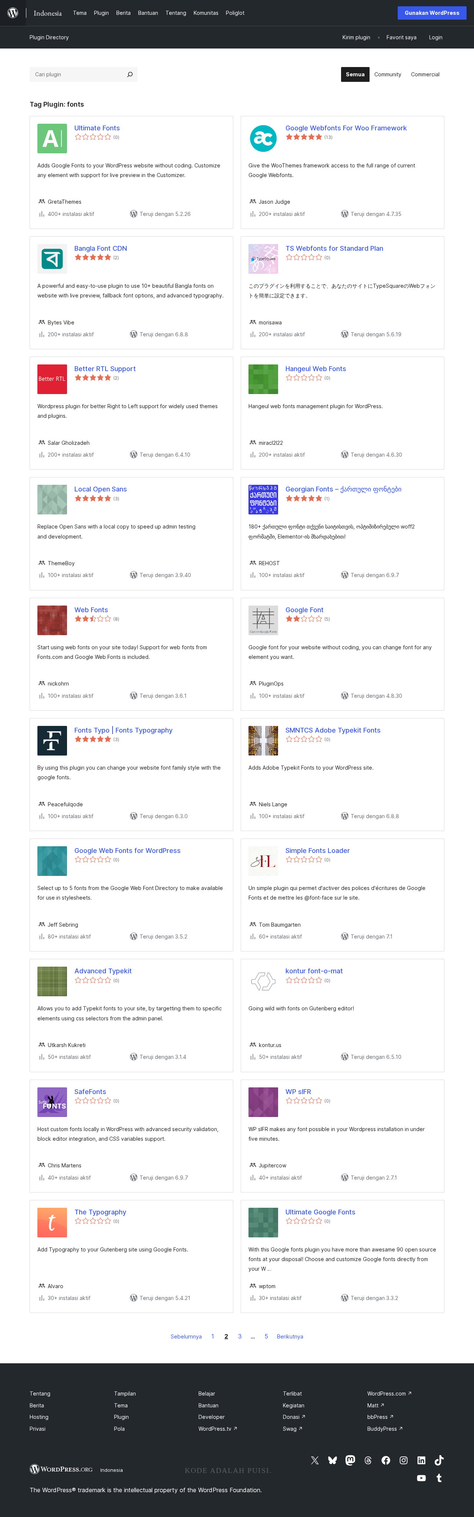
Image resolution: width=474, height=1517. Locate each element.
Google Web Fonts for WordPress (127, 850)
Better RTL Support (105, 369)
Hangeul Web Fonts (316, 369)
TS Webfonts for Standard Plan (334, 248)
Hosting (39, 1417)
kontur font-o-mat (314, 971)
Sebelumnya (186, 1336)
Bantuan (208, 1405)
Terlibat (292, 1393)
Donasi (294, 1417)
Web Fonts (91, 610)
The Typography (100, 1212)
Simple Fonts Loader (318, 850)
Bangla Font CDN (100, 248)
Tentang (40, 1393)
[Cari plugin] (130, 74)
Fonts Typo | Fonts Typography (123, 730)
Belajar (206, 1393)
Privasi (38, 1429)
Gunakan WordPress (432, 13)
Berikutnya (290, 1336)
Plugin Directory (49, 37)
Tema (121, 1405)
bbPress (380, 1417)
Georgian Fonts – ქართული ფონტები (343, 489)
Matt (376, 1405)
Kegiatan (293, 1405)
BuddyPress (385, 1429)
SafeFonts (90, 1092)
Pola (119, 1429)
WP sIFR (298, 1092)
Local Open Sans (100, 489)
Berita (37, 1405)
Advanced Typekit (103, 971)
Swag (293, 1429)
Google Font (305, 610)
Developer (211, 1417)
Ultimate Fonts (97, 128)
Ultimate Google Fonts (321, 1212)
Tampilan (125, 1393)
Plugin (121, 1417)
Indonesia (111, 1470)
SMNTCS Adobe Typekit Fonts (333, 730)
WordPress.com (389, 1393)
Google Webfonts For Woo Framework (346, 128)
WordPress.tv (218, 1429)
